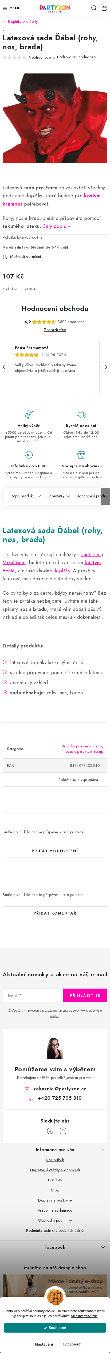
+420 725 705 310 (60, 1098)
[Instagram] (63, 1131)
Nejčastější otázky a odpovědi (55, 1170)
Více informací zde (84, 1316)
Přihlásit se (85, 995)
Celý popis (54, 226)
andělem (91, 554)
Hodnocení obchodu (55, 308)
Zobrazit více (55, 329)
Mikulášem (14, 562)
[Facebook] (50, 1131)
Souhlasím (57, 1327)
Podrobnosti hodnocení (76, 57)
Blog (55, 1190)
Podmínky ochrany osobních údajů (55, 1230)
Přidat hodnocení (55, 851)
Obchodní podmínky (55, 1220)
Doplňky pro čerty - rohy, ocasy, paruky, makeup (82, 748)
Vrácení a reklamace (55, 1210)
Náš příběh (55, 1160)
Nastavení (44, 1344)
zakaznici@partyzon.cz (59, 1088)
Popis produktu (23, 496)
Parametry (56, 496)
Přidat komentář (55, 913)
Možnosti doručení (25, 256)
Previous (4, 367)
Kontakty (55, 1180)
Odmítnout (72, 1344)
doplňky (61, 570)
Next (105, 367)
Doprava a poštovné (55, 1200)
